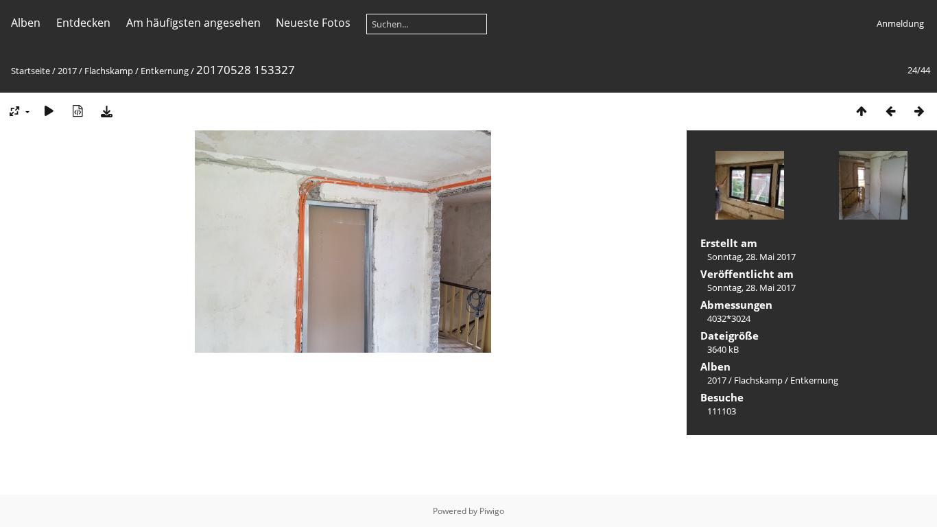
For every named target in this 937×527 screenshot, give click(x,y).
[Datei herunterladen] (106, 111)
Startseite (30, 71)
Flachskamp (108, 71)
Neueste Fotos (313, 22)
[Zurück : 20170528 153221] (890, 111)
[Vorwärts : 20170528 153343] (919, 111)
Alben (25, 22)
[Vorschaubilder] (861, 111)
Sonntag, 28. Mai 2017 (751, 256)
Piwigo (491, 511)
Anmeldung (900, 23)
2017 (67, 71)
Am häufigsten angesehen (193, 22)
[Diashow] (48, 111)
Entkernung (165, 71)
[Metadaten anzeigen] (77, 111)
